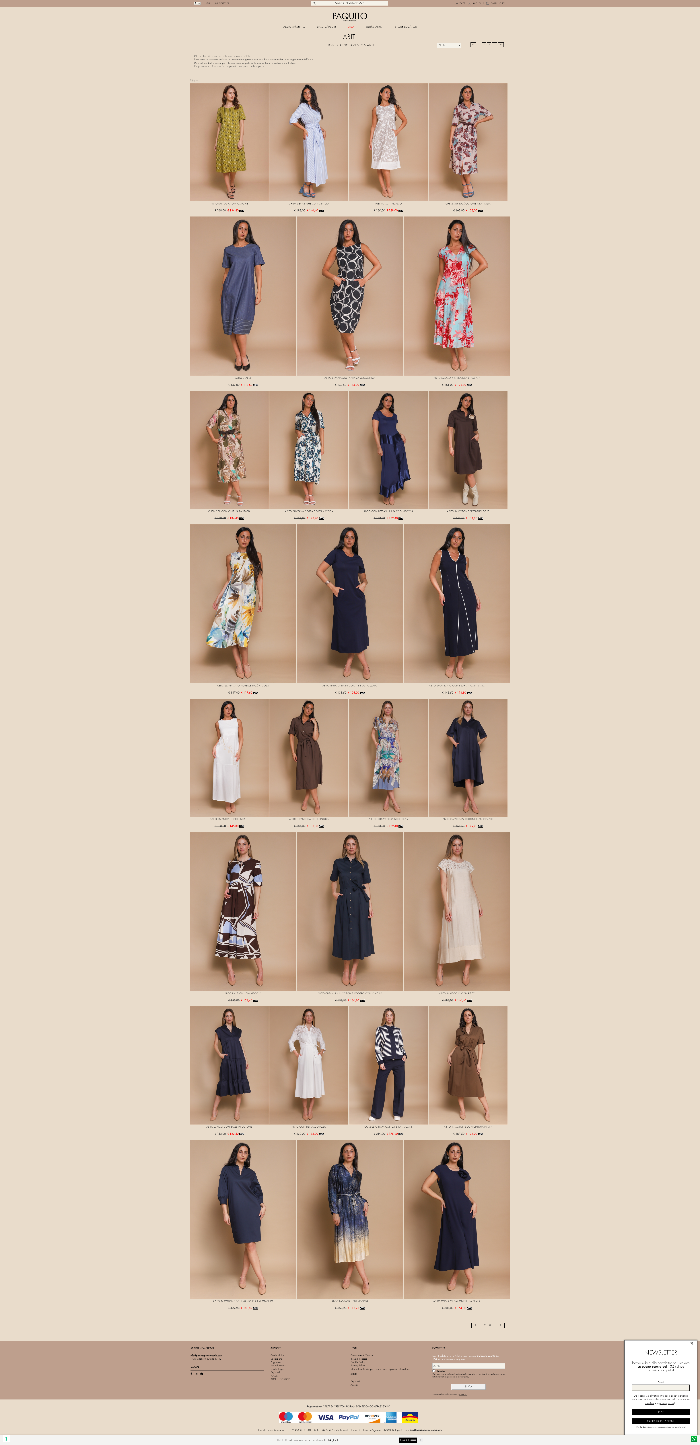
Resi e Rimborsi (278, 1366)
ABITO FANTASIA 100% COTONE (229, 204)
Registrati (275, 1372)
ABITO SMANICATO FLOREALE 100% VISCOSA (243, 686)
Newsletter (222, 4)
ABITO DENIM (243, 378)
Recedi (462, 4)
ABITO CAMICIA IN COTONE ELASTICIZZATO (468, 819)
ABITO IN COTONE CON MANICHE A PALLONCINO (243, 1301)
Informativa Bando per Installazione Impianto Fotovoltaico (380, 1369)
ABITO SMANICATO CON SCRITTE (229, 819)
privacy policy (463, 1377)
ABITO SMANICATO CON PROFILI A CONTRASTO (457, 686)
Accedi (477, 4)
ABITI (370, 45)
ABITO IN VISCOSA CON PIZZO (457, 994)
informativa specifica (445, 1377)
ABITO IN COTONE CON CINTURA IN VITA (468, 1127)
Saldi (350, 27)
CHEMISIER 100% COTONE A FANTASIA (468, 204)
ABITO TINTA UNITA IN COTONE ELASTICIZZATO (349, 686)
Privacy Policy (358, 1366)
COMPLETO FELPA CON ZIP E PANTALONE (388, 1127)
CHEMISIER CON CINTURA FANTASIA (229, 511)
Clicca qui (463, 1395)
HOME (331, 45)
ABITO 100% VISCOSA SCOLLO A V (388, 819)
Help (208, 4)
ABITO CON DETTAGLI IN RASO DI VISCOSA (388, 511)
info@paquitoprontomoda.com (426, 1430)
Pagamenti (276, 1362)
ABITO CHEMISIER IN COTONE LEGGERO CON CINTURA (350, 994)
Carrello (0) (498, 4)
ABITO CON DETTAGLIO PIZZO (309, 1127)
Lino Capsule (326, 27)
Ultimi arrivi (374, 27)
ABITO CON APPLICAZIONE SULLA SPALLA (457, 1301)
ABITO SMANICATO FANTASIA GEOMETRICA (349, 378)
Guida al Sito (278, 1356)
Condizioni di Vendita (362, 1356)
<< (473, 45)
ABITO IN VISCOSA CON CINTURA (309, 819)
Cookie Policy (358, 1362)
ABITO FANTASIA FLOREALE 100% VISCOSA (309, 511)
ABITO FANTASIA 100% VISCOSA (243, 994)
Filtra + (194, 80)
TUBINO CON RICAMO (388, 204)
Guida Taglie (277, 1369)
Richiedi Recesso (359, 1359)
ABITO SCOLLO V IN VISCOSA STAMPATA (457, 378)
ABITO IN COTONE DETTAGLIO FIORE (468, 511)
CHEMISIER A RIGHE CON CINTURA (309, 204)
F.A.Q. (274, 1376)
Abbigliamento (294, 27)
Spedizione (276, 1359)
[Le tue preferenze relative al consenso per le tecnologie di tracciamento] (6, 1438)
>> (500, 45)
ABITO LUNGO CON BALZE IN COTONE (229, 1127)
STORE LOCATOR (406, 27)
